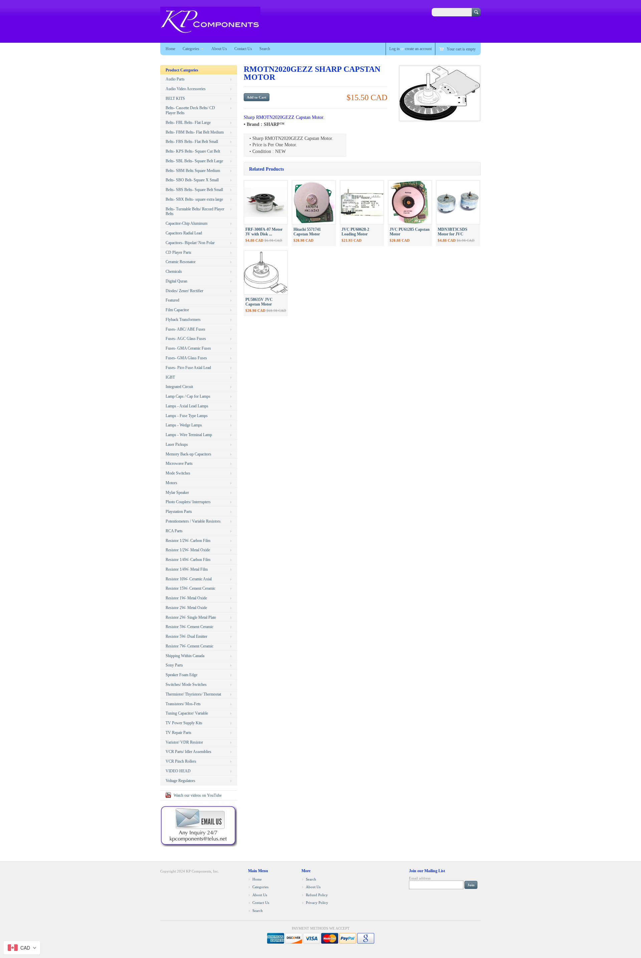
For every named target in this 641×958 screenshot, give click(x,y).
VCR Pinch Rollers (181, 761)
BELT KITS (175, 98)
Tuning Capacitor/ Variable (187, 713)
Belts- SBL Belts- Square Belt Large (194, 161)
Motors (171, 483)
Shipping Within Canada (185, 655)
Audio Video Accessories (186, 88)
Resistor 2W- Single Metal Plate (191, 617)
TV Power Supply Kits (184, 723)
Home (170, 48)
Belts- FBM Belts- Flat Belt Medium (195, 132)
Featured (172, 300)
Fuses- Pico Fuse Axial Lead (188, 367)
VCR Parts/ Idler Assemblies (188, 751)
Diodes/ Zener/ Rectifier (184, 291)
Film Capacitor (177, 310)
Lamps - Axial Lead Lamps (187, 406)
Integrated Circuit (179, 386)
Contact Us (243, 48)
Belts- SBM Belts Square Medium (193, 170)
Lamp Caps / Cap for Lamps (188, 396)
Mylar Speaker (177, 492)
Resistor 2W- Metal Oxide (186, 607)
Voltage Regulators (180, 780)
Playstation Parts (179, 511)
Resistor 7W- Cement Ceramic (189, 646)
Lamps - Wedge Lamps (184, 425)
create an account (418, 48)
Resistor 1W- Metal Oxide (186, 598)
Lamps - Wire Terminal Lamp (189, 434)
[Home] (210, 33)
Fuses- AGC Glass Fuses (186, 338)
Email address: (420, 878)
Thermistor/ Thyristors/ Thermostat (193, 694)
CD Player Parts (178, 252)
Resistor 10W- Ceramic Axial (189, 579)
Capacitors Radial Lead (184, 233)
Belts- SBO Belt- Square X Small (192, 180)
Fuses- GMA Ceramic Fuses (188, 348)
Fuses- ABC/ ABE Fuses (185, 329)
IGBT (170, 377)
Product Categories (182, 70)
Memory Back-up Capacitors (188, 454)
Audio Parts (175, 79)
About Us (219, 48)
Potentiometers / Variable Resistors (193, 521)
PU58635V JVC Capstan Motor (259, 302)
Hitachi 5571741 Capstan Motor (307, 232)
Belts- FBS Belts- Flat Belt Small (192, 141)
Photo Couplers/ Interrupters (188, 502)
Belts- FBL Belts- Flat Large (188, 122)
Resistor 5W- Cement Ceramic (189, 626)
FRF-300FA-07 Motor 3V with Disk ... (263, 232)
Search (264, 48)
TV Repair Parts (178, 732)
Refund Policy (317, 895)
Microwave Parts (179, 463)
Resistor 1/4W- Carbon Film (188, 559)
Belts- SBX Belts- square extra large (194, 199)
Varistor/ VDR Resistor (184, 742)
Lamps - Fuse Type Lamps (187, 415)
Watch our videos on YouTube (198, 795)
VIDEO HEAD (178, 771)
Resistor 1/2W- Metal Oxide (188, 550)
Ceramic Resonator (181, 261)
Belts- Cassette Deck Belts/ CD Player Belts (190, 110)
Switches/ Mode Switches (186, 684)
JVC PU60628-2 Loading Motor (355, 232)
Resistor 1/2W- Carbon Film (188, 540)
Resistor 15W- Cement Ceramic (190, 588)
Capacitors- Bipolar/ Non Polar (190, 242)
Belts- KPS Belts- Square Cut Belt (193, 151)
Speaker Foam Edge (181, 675)
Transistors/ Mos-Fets (183, 704)
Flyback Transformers (183, 319)
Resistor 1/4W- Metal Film (187, 569)
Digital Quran (176, 281)
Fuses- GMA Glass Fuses (186, 358)
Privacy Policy (317, 903)
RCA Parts (174, 531)
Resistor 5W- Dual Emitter (186, 636)
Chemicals (174, 271)
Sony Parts (174, 665)
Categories (191, 48)
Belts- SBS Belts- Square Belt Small (194, 189)
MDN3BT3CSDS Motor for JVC (452, 232)
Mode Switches (178, 473)
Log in (394, 48)
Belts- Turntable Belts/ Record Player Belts (195, 211)
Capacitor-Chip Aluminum (186, 223)
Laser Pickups (177, 444)
